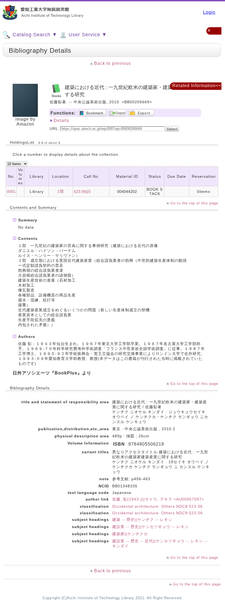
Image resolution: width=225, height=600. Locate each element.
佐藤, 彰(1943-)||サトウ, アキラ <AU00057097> (158, 499)
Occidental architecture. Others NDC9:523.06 (157, 513)
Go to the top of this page (194, 203)
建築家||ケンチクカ (130, 534)
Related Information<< (196, 85)
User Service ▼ (87, 34)
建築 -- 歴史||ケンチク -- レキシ (142, 519)
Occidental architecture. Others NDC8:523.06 (157, 506)
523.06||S (82, 191)
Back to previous (112, 63)
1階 (60, 191)
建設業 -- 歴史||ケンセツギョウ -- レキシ (150, 526)
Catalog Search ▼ (34, 34)
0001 (11, 191)
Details (61, 120)
